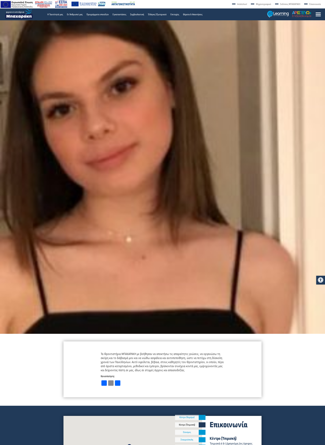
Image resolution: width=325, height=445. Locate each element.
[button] (318, 14)
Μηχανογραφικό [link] (263, 4)
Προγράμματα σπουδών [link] (97, 14)
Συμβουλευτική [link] (137, 14)
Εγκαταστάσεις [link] (119, 14)
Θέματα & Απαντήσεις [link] (192, 14)
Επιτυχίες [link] (174, 14)
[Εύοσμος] (202, 432)
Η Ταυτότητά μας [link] (55, 14)
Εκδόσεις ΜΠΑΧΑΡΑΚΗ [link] (290, 4)
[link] (320, 280)
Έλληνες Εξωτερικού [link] (157, 14)
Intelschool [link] (242, 4)
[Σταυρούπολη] (202, 439)
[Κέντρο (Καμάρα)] (202, 417)
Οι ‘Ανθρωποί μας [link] (75, 14)
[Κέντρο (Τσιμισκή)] (202, 424)
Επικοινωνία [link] (315, 4)
